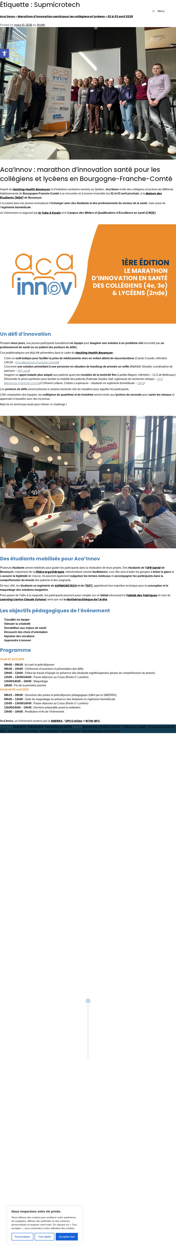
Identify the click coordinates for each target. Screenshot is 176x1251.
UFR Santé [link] (153, 568)
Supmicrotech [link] (70, 731)
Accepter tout (67, 1236)
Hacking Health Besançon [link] (31, 189)
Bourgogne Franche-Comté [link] (101, 727)
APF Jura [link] (23, 371)
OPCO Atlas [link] (73, 721)
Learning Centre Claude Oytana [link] (23, 599)
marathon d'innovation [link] (23, 731)
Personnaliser (22, 1236)
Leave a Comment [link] (107, 731)
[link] (4, 53)
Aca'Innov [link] (19, 727)
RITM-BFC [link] (93, 721)
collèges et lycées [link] (134, 727)
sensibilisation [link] (49, 731)
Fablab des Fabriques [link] (141, 595)
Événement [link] (35, 727)
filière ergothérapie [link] (49, 572)
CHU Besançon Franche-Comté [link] (36, 362)
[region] (44, 1225)
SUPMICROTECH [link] (66, 586)
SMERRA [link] (56, 721)
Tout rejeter (44, 1236)
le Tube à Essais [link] (49, 213)
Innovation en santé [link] (58, 727)
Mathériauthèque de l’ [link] (87, 599)
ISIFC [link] (141, 383)
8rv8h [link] (41, 25)
